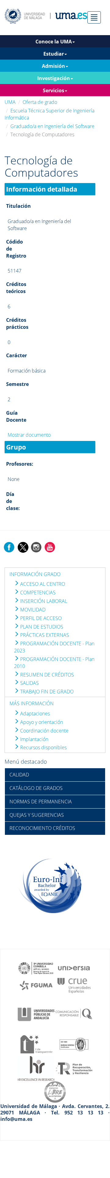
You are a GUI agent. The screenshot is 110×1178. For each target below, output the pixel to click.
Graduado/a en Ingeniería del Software (52, 126)
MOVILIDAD (32, 609)
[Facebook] (9, 546)
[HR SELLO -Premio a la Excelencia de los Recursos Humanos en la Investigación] (36, 1067)
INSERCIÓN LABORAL (43, 601)
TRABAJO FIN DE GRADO (46, 691)
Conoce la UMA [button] (53, 41)
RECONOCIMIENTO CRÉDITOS (42, 828)
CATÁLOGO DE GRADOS (36, 788)
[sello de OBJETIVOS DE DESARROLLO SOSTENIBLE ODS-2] (36, 967)
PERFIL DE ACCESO (40, 618)
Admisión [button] (53, 66)
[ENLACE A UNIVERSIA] (74, 967)
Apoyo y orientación (41, 722)
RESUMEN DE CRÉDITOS (46, 674)
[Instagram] (36, 546)
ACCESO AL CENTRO (42, 584)
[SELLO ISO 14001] (74, 1043)
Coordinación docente (43, 730)
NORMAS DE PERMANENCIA (40, 801)
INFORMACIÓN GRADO (35, 574)
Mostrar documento (29, 434)
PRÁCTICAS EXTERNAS (44, 635)
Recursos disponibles (43, 747)
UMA (10, 102)
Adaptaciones (34, 713)
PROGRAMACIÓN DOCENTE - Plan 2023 (54, 647)
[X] (22, 546)
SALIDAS (29, 683)
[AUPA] (36, 1014)
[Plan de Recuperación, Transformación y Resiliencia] (74, 1067)
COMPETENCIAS (37, 592)
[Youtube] (50, 546)
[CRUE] (74, 985)
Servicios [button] (53, 90)
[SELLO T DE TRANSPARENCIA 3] (36, 1043)
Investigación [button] (53, 78)
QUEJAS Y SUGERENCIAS (36, 815)
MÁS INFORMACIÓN (31, 703)
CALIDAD (19, 774)
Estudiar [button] (53, 53)
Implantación (33, 739)
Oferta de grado (40, 102)
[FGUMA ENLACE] (36, 985)
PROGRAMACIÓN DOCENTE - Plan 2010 (54, 663)
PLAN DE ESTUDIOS (41, 626)
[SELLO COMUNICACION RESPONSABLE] (74, 1014)
